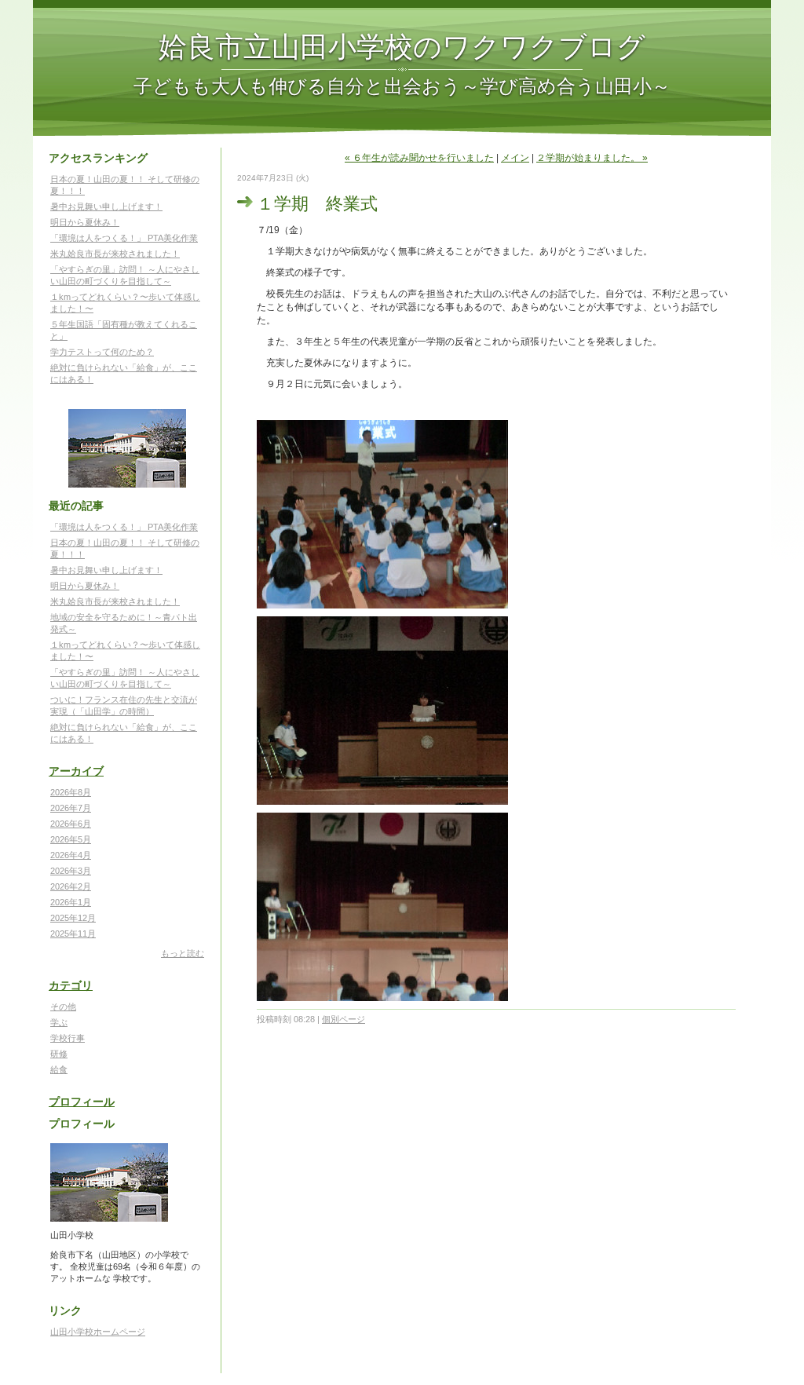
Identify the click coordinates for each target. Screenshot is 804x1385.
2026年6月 (70, 823)
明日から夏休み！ (84, 222)
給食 (59, 1069)
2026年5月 (70, 839)
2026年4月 (70, 855)
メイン (515, 157)
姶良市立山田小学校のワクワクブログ (402, 45)
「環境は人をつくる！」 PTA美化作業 (124, 238)
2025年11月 (73, 933)
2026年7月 (70, 808)
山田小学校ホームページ (97, 1331)
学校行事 (67, 1038)
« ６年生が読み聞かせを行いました (419, 157)
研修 (59, 1053)
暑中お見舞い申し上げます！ (106, 206)
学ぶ (59, 1022)
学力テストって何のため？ (102, 351)
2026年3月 (70, 870)
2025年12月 (73, 918)
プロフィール (82, 1101)
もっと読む (182, 953)
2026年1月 (70, 902)
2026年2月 (70, 886)
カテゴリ (71, 985)
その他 (63, 1006)
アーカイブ (76, 771)
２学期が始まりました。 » (592, 157)
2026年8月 (70, 792)
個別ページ (343, 1019)
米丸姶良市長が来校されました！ (115, 253)
